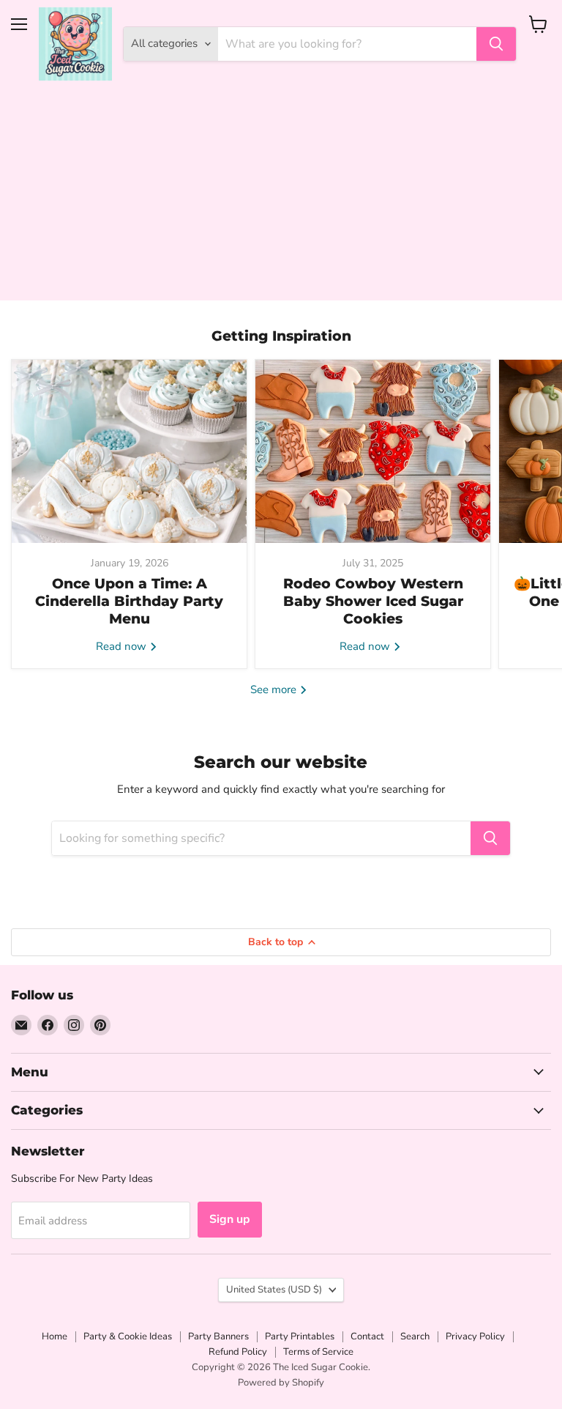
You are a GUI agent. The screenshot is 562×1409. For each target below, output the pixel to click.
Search (415, 1336)
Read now (122, 646)
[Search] (496, 44)
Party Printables (299, 1336)
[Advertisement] (281, 197)
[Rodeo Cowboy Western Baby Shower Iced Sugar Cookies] (372, 451)
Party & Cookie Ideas (127, 1336)
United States (274, 1289)
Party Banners (218, 1336)
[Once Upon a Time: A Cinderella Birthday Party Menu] (129, 451)
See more (274, 689)
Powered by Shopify (281, 1382)
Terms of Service (318, 1351)
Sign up (229, 1219)
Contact (367, 1336)
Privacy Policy (475, 1336)
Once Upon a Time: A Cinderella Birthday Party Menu (129, 601)
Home (54, 1336)
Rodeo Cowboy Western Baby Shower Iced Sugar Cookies (373, 601)
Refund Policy (238, 1351)
